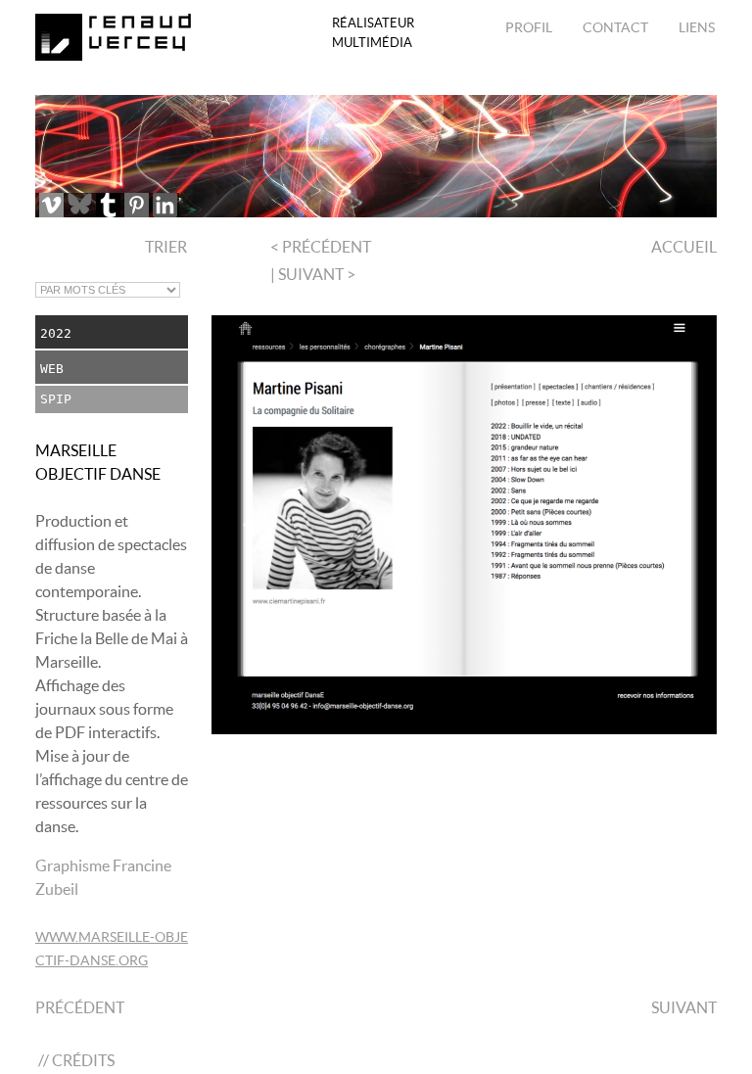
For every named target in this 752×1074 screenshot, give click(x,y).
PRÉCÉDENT (79, 1007)
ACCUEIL (682, 247)
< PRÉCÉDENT (320, 247)
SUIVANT (684, 1007)
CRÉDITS (83, 1060)
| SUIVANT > (312, 274)
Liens (695, 27)
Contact (614, 27)
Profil (528, 27)
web (52, 368)
